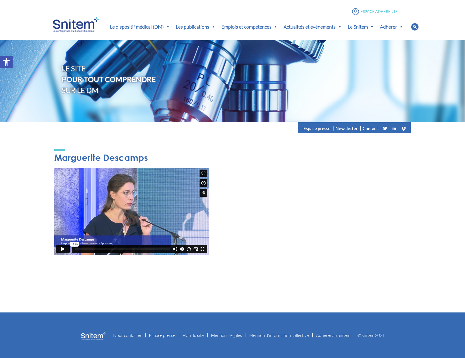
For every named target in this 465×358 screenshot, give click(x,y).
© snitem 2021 (371, 335)
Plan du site (193, 335)
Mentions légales (226, 335)
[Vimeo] (403, 128)
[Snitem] (76, 23)
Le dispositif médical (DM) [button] (137, 27)
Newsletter (346, 128)
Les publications (192, 27)
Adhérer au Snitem (333, 335)
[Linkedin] (394, 128)
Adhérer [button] (388, 27)
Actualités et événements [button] (310, 27)
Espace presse (317, 128)
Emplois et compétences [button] (246, 27)
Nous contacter (127, 335)
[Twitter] (385, 128)
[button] (6, 62)
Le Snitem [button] (358, 27)
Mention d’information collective (279, 335)
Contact (370, 128)
